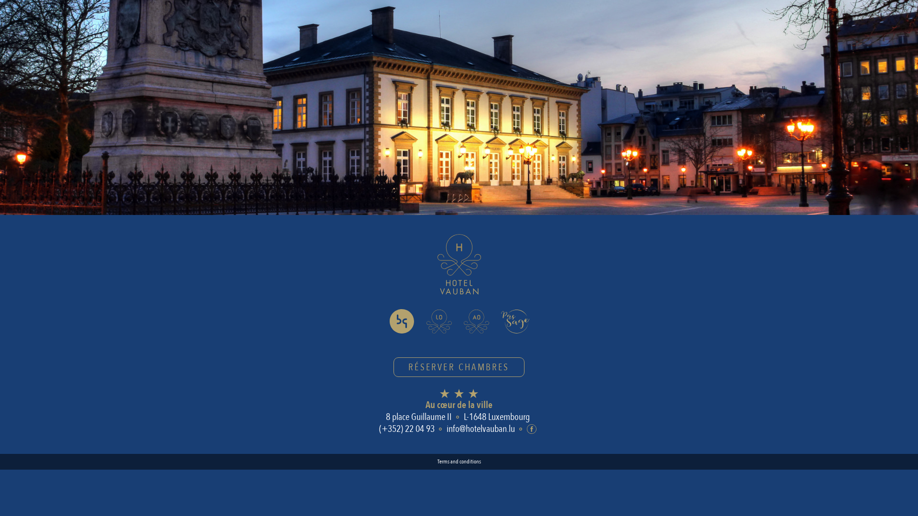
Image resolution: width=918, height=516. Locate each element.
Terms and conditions (459, 461)
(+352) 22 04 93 (407, 429)
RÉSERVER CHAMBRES (458, 367)
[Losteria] (439, 321)
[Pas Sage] (515, 321)
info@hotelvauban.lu (481, 429)
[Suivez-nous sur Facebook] (531, 429)
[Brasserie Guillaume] (402, 321)
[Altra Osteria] (476, 321)
